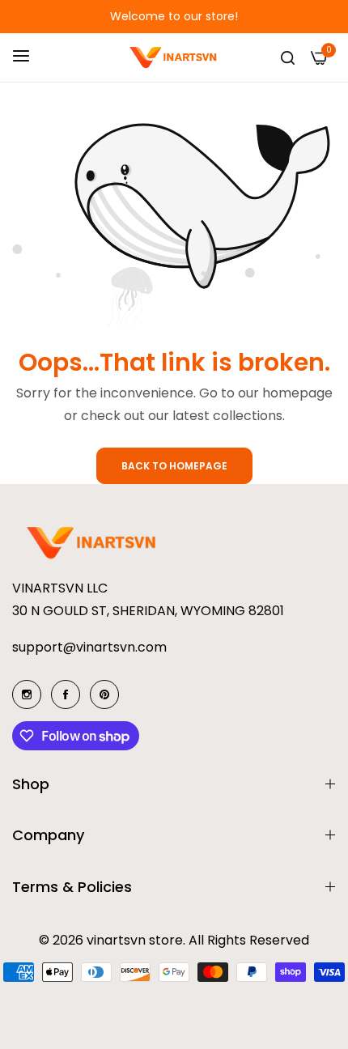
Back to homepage (174, 466)
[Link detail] (26, 694)
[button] (32, 16)
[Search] (288, 57)
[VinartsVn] (174, 57)
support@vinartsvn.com (89, 647)
